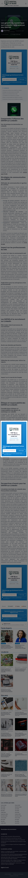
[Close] (25, 423)
